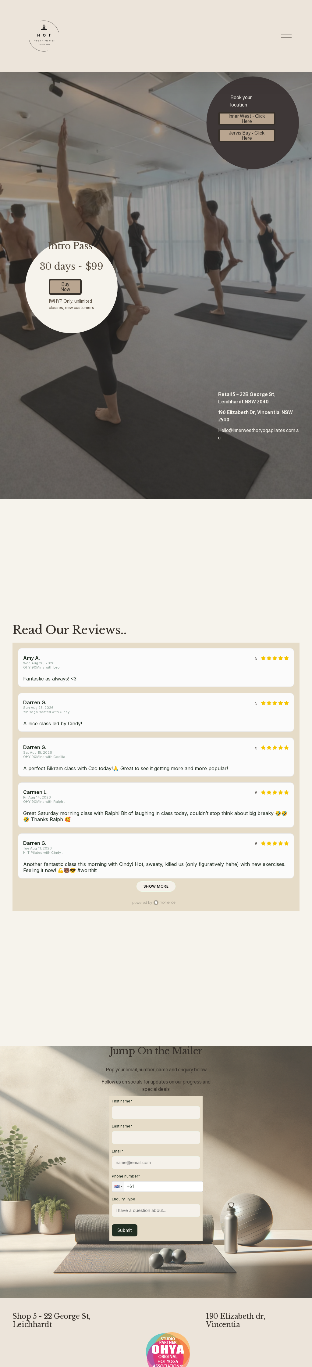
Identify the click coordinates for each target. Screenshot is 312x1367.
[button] (118, 1186)
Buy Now (65, 287)
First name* (122, 1101)
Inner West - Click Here (247, 119)
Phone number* (126, 1176)
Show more (156, 886)
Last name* (122, 1126)
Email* (117, 1151)
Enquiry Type (123, 1199)
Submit (124, 1230)
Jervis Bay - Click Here (246, 135)
